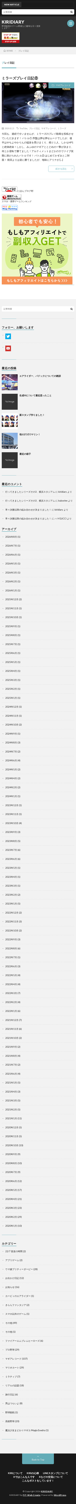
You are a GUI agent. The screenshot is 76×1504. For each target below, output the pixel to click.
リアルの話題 (12, 1385)
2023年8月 (11, 841)
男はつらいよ (12, 1403)
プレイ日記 (34, 128)
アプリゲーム (12, 1260)
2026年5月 (11, 563)
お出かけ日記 (12, 1278)
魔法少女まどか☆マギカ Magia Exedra (25, 1430)
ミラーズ (62, 128)
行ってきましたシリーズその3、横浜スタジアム (30, 491)
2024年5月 (11, 769)
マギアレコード (63, 85)
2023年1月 (11, 903)
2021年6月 (11, 1073)
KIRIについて (15, 1473)
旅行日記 (9, 1394)
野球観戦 (9, 1412)
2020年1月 (11, 1225)
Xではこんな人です (24, 1476)
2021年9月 (11, 1046)
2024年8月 (11, 742)
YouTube (23, 128)
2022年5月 (11, 975)
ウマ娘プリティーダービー (19, 1269)
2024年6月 (11, 760)
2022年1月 (11, 1011)
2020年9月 (11, 1154)
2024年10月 (11, 724)
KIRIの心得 (33, 1473)
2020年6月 (11, 1181)
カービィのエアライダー (18, 1296)
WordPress (60, 1495)
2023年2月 (11, 894)
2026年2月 (11, 581)
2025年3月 (11, 680)
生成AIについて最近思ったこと (35, 395)
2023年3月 (11, 885)
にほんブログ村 (25, 190)
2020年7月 (11, 1172)
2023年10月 (11, 823)
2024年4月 (11, 778)
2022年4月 (11, 984)
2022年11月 (11, 921)
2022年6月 (11, 966)
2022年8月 (11, 948)
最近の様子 (25, 453)
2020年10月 (11, 1145)
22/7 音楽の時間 (13, 1251)
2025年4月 (11, 671)
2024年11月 (11, 715)
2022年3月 (11, 993)
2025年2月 (11, 688)
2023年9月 (11, 832)
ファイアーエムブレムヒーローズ (22, 1340)
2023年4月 (11, 876)
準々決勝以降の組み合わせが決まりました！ (28, 509)
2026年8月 (11, 536)
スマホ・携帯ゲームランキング (16, 201)
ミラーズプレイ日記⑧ (20, 78)
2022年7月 (11, 957)
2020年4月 (11, 1199)
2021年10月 (11, 1038)
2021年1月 (11, 1118)
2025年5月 (11, 662)
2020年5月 (11, 1190)
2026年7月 (11, 545)
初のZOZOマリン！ (29, 434)
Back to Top (38, 1459)
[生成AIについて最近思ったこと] (10, 402)
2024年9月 (11, 733)
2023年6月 (11, 859)
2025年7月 (11, 644)
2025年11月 (11, 608)
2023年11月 (11, 814)
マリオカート (12, 1367)
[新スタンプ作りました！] (10, 421)
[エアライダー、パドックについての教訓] (10, 382)
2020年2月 (11, 1216)
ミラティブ (11, 1376)
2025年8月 (11, 635)
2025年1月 (11, 697)
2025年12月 (11, 599)
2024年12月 (11, 706)
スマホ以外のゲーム (15, 1313)
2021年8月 (11, 1055)
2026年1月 (11, 590)
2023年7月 (11, 849)
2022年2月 (11, 1002)
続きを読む (61, 168)
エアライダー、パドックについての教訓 (40, 375)
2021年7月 (11, 1064)
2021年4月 (11, 1091)
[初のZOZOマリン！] (10, 441)
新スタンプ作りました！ (32, 414)
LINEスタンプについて (55, 1473)
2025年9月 (11, 626)
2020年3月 (11, 1207)
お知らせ (9, 1287)
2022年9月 (11, 939)
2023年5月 (11, 867)
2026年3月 (11, 572)
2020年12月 (11, 1127)
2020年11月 (11, 1136)
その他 (8, 1322)
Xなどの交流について (51, 1476)
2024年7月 (11, 751)
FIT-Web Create (31, 1495)
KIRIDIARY (13, 22)
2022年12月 (11, 912)
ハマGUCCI (60, 518)
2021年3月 (11, 1100)
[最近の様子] (10, 460)
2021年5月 (11, 1082)
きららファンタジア (15, 1305)
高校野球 (9, 1421)
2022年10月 (11, 930)
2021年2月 (11, 1109)
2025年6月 (11, 653)
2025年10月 (11, 617)
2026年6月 (11, 554)
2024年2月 (11, 787)
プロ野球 (9, 1349)
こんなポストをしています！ (38, 1480)
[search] (71, 12)
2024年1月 (11, 796)
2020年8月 (11, 1163)
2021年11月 (11, 1028)
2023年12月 (11, 805)
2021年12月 (11, 1020)
